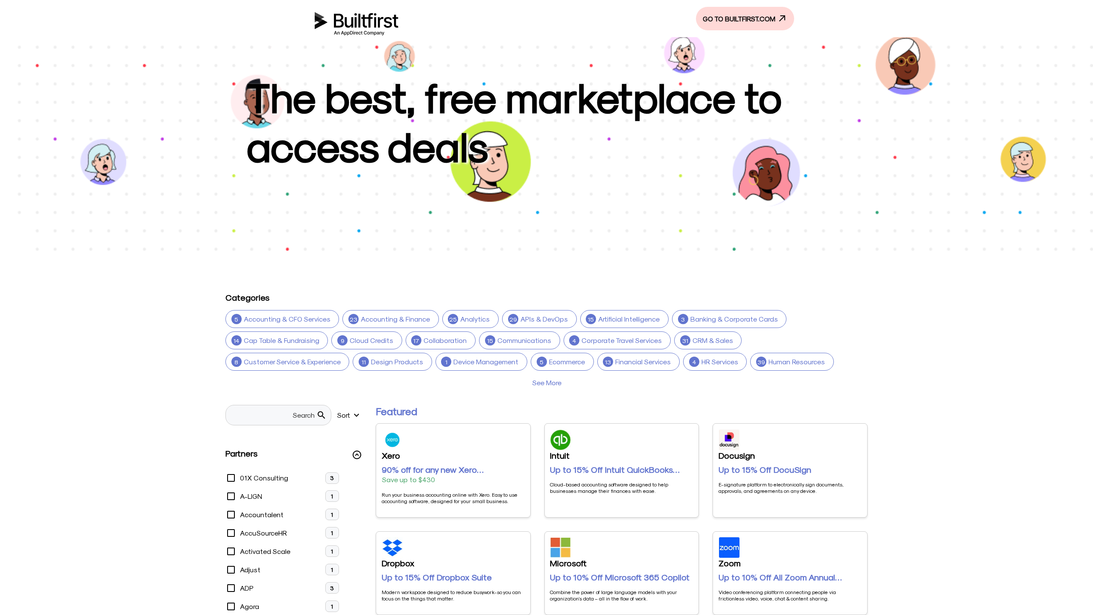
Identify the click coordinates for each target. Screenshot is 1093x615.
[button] (293, 455)
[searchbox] (273, 415)
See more (546, 382)
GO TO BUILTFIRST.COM (740, 19)
